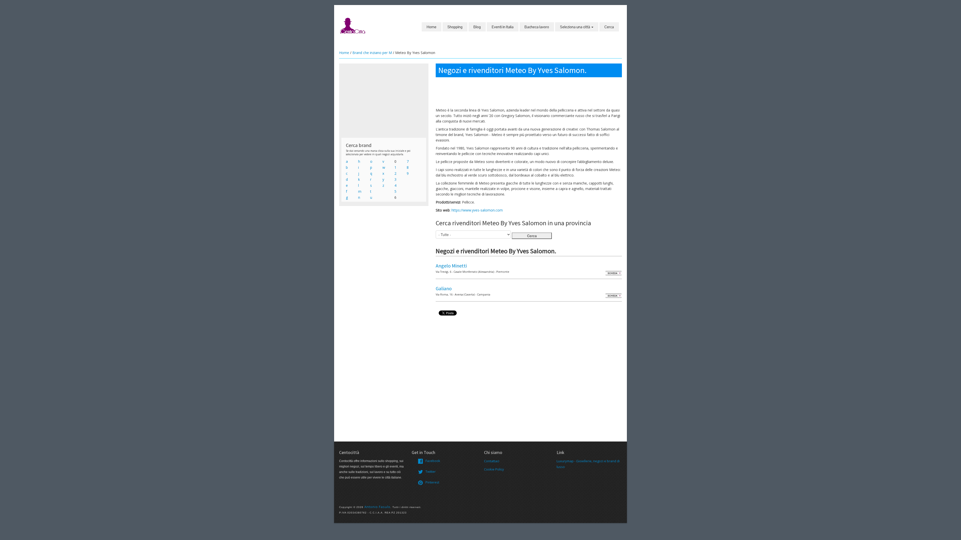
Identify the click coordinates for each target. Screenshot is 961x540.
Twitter (430, 471)
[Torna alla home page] (353, 25)
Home (431, 26)
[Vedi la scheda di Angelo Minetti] (613, 273)
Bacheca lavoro (537, 26)
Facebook (432, 460)
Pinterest (432, 482)
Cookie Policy (494, 469)
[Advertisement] (383, 101)
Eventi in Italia (503, 26)
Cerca (609, 26)
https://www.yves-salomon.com (477, 210)
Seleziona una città (575, 26)
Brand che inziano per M (372, 52)
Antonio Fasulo (377, 506)
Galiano (444, 288)
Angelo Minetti (451, 265)
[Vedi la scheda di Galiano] (613, 295)
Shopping (454, 26)
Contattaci (491, 461)
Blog (477, 26)
